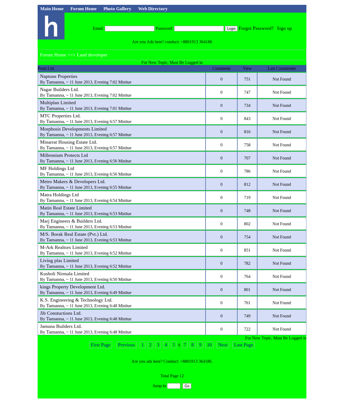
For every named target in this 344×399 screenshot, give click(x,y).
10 (209, 344)
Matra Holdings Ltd (59, 194)
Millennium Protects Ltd (64, 155)
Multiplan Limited (58, 102)
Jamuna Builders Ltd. (61, 326)
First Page (100, 344)
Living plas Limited (59, 260)
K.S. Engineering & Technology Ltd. (76, 300)
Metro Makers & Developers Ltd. (73, 181)
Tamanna (55, 82)
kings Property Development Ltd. (72, 286)
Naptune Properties (58, 76)
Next (223, 344)
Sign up (284, 28)
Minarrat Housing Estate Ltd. (68, 142)
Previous (126, 344)
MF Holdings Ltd (57, 168)
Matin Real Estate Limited (66, 208)
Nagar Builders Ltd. (59, 89)
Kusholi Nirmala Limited (64, 273)
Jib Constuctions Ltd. (61, 313)
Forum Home (53, 54)
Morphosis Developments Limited (73, 129)
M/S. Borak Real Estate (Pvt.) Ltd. (74, 234)
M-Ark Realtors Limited (64, 247)
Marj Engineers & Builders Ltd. (71, 221)
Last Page (243, 344)
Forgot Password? (256, 28)
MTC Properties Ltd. (60, 115)
